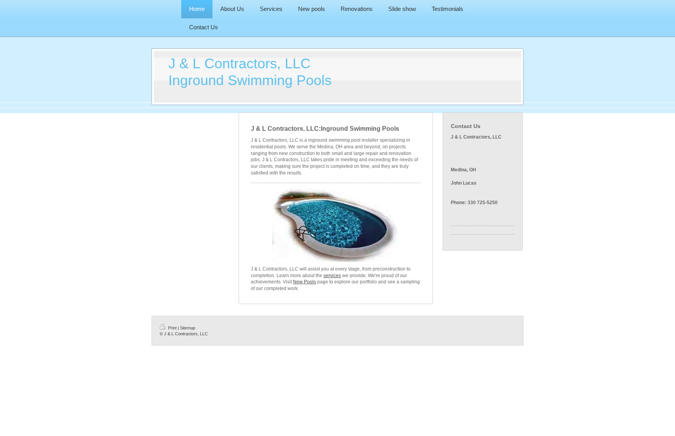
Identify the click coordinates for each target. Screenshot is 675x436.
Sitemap (187, 328)
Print (172, 328)
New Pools (304, 282)
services (332, 275)
